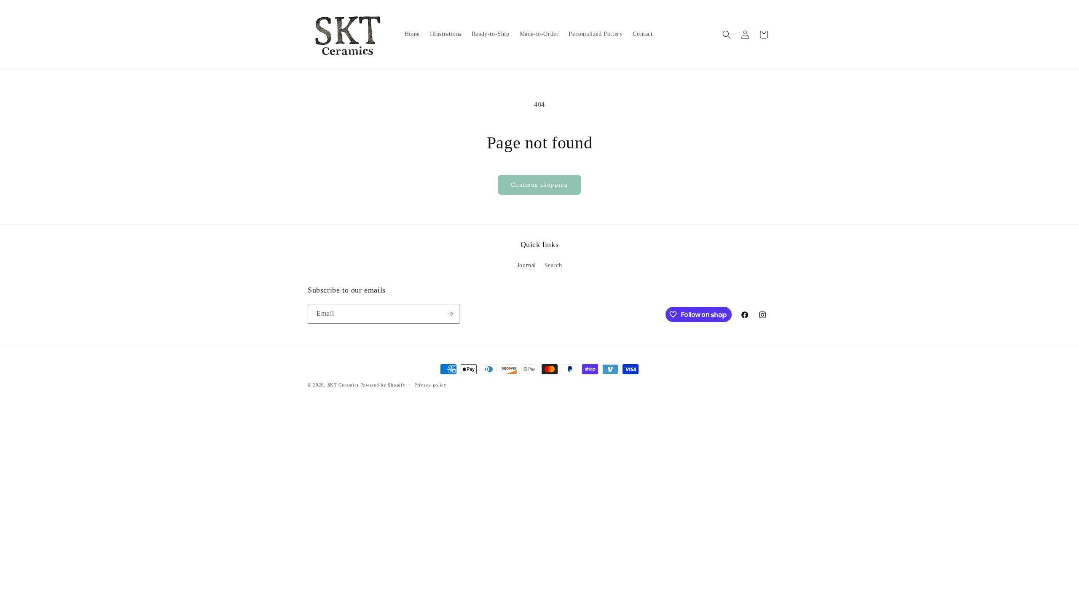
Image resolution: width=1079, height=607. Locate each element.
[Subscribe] (449, 314)
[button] (726, 34)
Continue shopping (539, 184)
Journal (526, 265)
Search (553, 265)
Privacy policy (430, 384)
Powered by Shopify (383, 384)
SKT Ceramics (343, 384)
